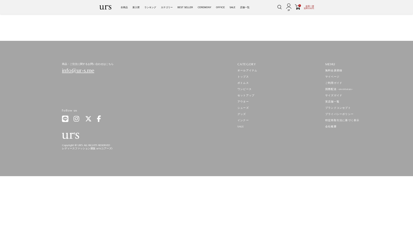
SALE (232, 7)
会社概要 (331, 126)
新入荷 (136, 7)
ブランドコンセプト (338, 107)
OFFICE (220, 7)
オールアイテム (247, 70)
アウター (243, 101)
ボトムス (243, 82)
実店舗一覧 (332, 101)
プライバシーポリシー (339, 114)
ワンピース (244, 89)
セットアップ (245, 95)
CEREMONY (204, 7)
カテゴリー (167, 7)
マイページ (332, 76)
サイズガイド (333, 95)
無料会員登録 (333, 70)
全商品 (124, 7)
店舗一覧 (245, 7)
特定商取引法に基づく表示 (342, 120)
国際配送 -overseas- (339, 89)
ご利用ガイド (333, 82)
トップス (243, 76)
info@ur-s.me (78, 70)
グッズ (241, 114)
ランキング (150, 7)
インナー (243, 120)
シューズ (243, 107)
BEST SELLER (185, 7)
